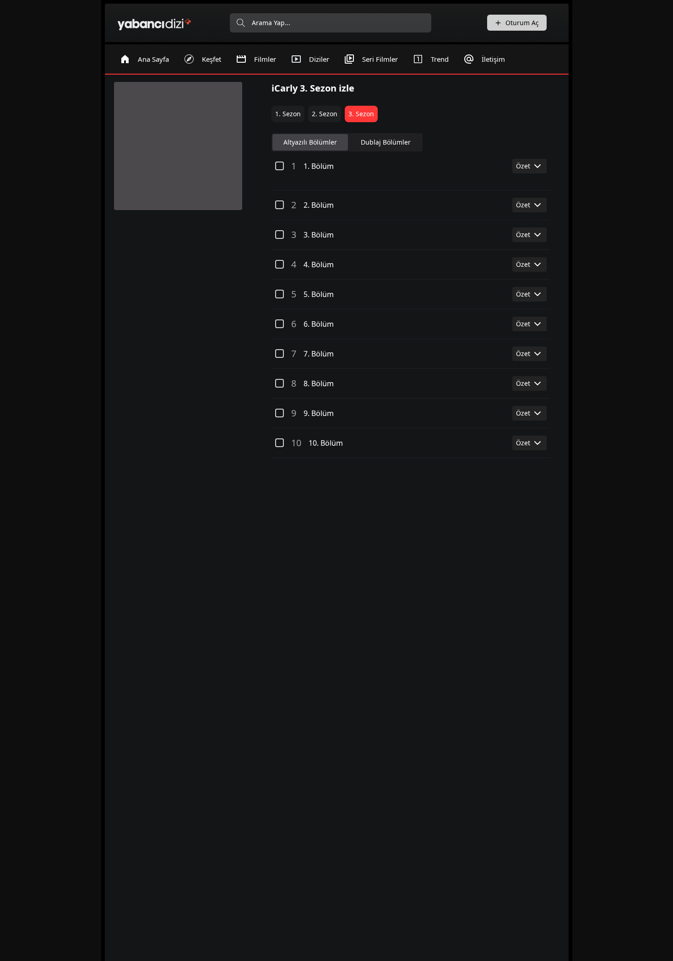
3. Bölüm (319, 235)
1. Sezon (288, 113)
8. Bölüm (319, 383)
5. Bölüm (319, 294)
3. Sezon (361, 113)
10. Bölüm (326, 443)
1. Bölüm (319, 166)
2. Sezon (324, 113)
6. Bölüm (319, 324)
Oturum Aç (522, 22)
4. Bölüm (319, 264)
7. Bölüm (319, 354)
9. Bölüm (319, 413)
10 (296, 443)
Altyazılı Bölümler (310, 142)
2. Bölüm (319, 205)
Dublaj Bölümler (386, 142)
